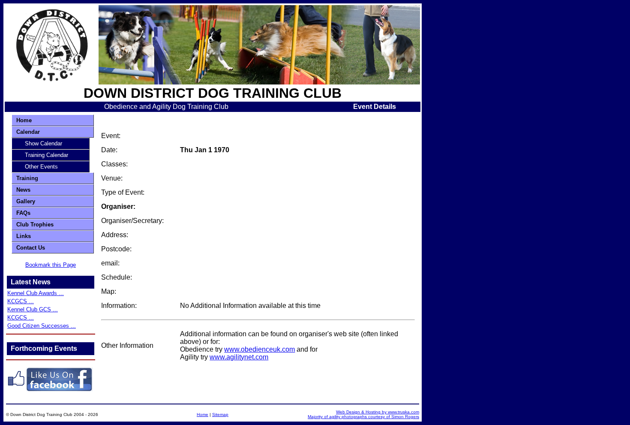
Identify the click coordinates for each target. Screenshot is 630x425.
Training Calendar (46, 155)
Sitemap (220, 414)
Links (23, 236)
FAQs (23, 213)
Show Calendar (43, 143)
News (23, 190)
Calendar (28, 132)
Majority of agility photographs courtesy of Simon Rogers (363, 416)
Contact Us (30, 247)
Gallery (25, 201)
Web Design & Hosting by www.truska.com (377, 412)
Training (27, 178)
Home (24, 120)
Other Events (41, 166)
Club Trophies (35, 224)
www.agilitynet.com (239, 357)
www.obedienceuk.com (259, 349)
